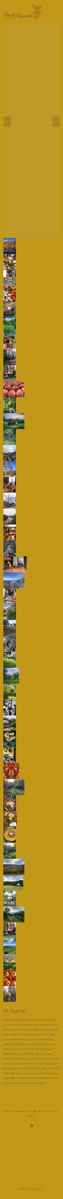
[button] (7, 122)
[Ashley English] (31, 1125)
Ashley (37, 1188)
